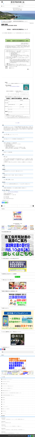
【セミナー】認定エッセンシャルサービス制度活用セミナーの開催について (11, 426)
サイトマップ (4, 413)
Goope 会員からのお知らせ (6, 381)
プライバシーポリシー (5, 406)
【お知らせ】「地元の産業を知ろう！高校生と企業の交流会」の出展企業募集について (12, 429)
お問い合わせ (4, 411)
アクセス (3, 404)
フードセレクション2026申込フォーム (7, 388)
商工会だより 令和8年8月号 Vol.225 (6, 422)
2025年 (2, 25)
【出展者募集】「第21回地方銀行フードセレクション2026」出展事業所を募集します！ (13, 419)
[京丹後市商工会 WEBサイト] (17, 2)
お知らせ (6, 24)
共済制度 (3, 399)
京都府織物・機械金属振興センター (9, 25)
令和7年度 (15, 25)
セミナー (3, 24)
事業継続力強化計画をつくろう (6, 390)
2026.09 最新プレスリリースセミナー (7, 379)
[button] (13, 223)
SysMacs (25, 435)
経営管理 (3, 397)
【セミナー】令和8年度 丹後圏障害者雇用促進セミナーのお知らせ (10, 433)
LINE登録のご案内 (4, 383)
